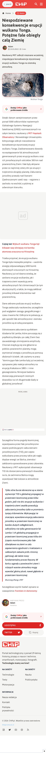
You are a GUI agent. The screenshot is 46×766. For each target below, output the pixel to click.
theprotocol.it (8, 725)
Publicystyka (31, 679)
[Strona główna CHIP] (21, 4)
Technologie (8, 674)
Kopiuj (35, 632)
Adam (10, 46)
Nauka (22, 13)
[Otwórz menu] (41, 4)
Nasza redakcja (9, 697)
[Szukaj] (36, 4)
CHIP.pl (12, 721)
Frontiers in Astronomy (26, 591)
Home (8, 13)
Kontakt (6, 702)
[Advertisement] (23, 411)
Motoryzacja (8, 684)
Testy (4, 679)
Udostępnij (10, 625)
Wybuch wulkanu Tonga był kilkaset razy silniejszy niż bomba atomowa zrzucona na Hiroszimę (20, 248)
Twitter (8, 632)
